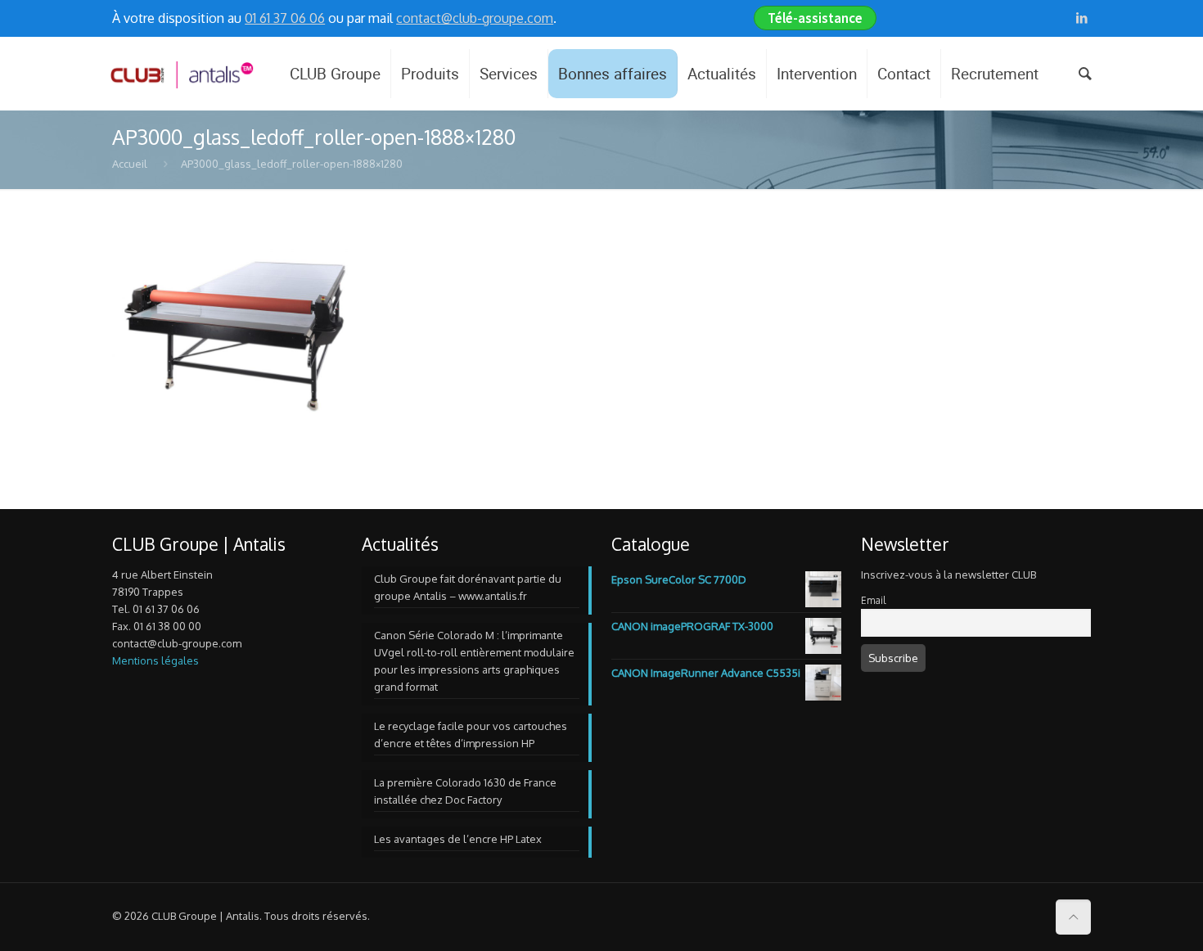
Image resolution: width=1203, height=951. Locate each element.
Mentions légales (155, 660)
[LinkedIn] (1082, 17)
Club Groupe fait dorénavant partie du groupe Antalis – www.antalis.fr (467, 587)
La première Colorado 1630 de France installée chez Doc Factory (465, 791)
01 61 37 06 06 (285, 18)
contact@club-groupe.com (474, 18)
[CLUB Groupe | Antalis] (180, 73)
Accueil (129, 163)
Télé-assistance (815, 18)
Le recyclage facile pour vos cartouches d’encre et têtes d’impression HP (470, 734)
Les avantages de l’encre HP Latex (458, 838)
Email (873, 600)
